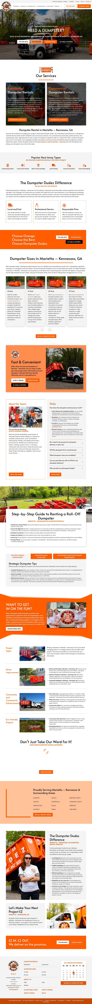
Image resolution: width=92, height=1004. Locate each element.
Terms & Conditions (50, 1000)
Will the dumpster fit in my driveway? (63, 450)
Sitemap (68, 1000)
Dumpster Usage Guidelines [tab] (41, 556)
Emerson (73, 805)
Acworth (36, 798)
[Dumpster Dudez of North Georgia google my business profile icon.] (88, 1)
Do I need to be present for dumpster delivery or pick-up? (63, 443)
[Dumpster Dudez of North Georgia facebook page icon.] (86, 1)
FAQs (77, 1)
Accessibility (61, 1000)
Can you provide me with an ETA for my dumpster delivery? (64, 461)
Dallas (53, 805)
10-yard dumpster (12, 301)
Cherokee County (76, 802)
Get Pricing (36, 42)
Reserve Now (84, 6)
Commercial (23, 6)
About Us (57, 6)
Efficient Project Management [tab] (17, 556)
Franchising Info (14, 629)
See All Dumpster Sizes (46, 336)
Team (43, 982)
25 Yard (44, 975)
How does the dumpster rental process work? (66, 408)
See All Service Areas (43, 815)
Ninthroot (46, 1002)
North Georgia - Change (60, 1)
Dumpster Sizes (31, 6)
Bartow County (75, 798)
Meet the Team (16, 474)
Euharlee (36, 809)
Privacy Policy (39, 1000)
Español (71, 1)
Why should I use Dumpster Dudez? (62, 468)
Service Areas (29, 993)
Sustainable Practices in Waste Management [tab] (69, 556)
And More (73, 809)
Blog (82, 1)
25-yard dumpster (76, 295)
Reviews (26, 985)
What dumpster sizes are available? (63, 455)
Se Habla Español (66, 42)
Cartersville (55, 802)
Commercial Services (58, 120)
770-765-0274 (13, 990)
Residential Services (17, 120)
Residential (16, 6)
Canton (36, 802)
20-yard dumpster (56, 295)
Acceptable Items (41, 6)
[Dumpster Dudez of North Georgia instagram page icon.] (90, 1)
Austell (54, 798)
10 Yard (26, 972)
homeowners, (14, 98)
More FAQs (55, 474)
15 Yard (44, 972)
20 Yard (26, 975)
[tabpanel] (18, 212)
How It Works (50, 6)
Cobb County (37, 805)
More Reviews (46, 772)
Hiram (53, 809)
